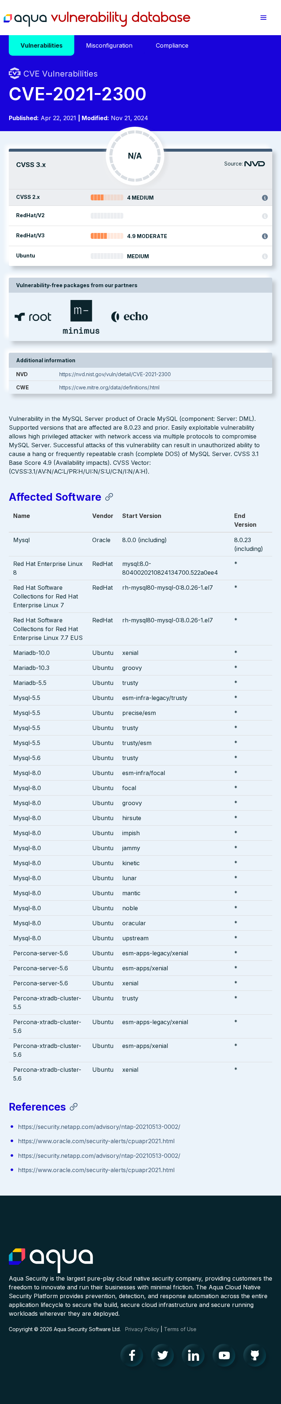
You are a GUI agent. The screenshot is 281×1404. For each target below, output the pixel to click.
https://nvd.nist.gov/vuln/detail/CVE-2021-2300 (115, 374)
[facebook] (134, 1357)
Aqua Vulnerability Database (97, 19)
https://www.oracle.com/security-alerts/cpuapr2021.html (96, 1141)
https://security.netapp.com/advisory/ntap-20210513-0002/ (99, 1126)
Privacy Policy (142, 1329)
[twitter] (164, 1357)
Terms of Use (180, 1329)
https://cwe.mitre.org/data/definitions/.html (109, 387)
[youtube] (226, 1357)
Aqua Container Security (51, 1261)
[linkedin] (195, 1357)
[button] (263, 17)
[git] (256, 1357)
